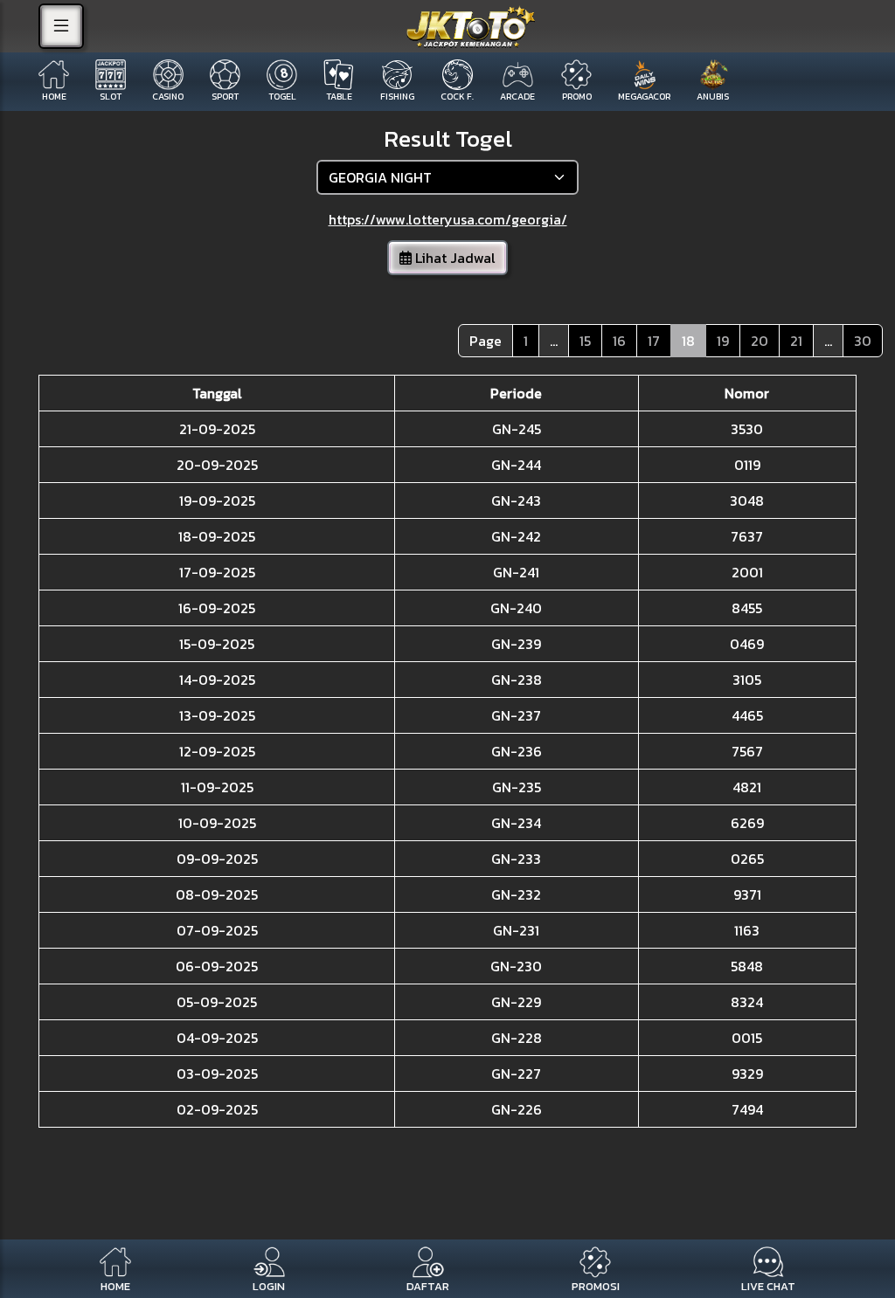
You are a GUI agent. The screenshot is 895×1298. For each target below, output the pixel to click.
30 (862, 340)
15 (585, 340)
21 (796, 340)
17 (654, 340)
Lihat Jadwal (454, 257)
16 (619, 340)
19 (723, 340)
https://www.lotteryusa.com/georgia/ (448, 219)
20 (759, 340)
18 (688, 340)
